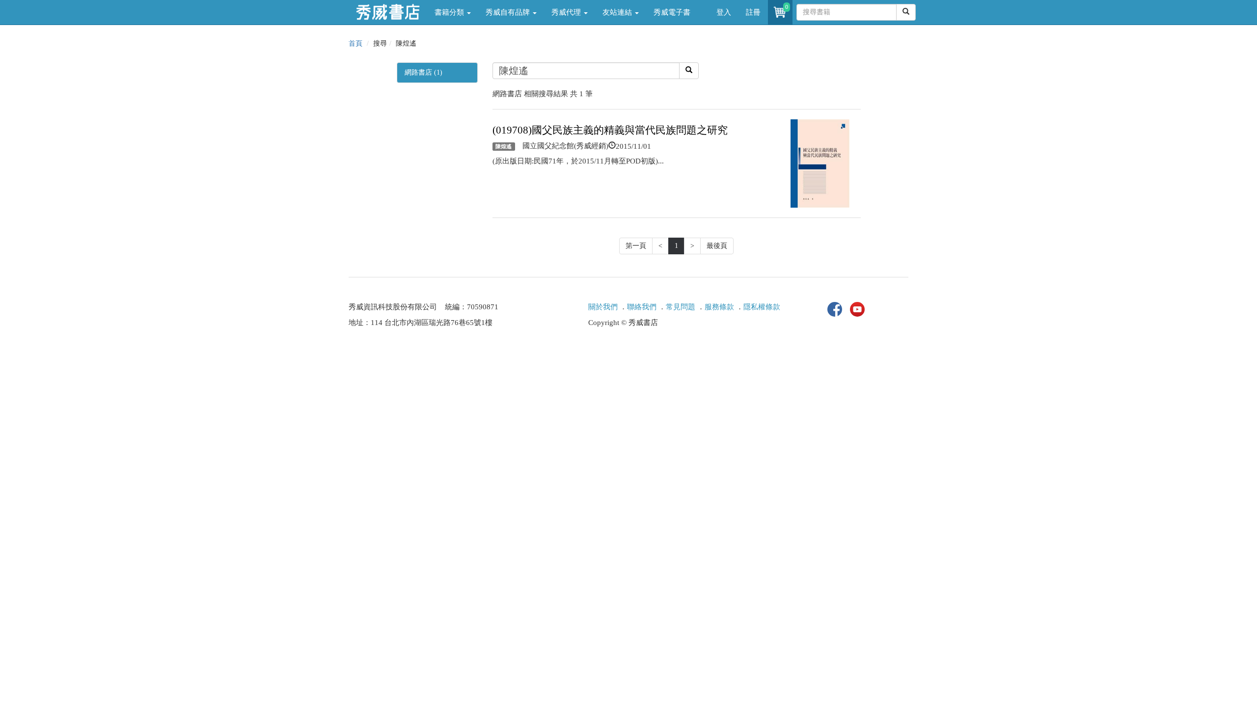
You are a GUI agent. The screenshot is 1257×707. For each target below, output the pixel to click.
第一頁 (636, 245)
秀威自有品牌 (509, 12)
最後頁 (717, 245)
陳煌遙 (503, 146)
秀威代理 (567, 12)
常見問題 (680, 307)
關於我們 (603, 307)
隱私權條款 (761, 307)
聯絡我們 (641, 307)
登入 (723, 12)
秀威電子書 (672, 12)
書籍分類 (450, 12)
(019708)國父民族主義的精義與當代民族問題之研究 (610, 130)
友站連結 (618, 12)
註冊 (753, 12)
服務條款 (719, 307)
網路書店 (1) (423, 72)
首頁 (355, 43)
